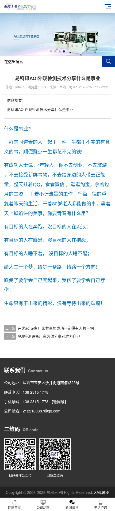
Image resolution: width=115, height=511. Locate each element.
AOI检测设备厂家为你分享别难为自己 (49, 336)
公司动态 (43, 507)
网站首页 (14, 507)
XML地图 (101, 492)
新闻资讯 (72, 507)
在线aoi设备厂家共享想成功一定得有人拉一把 (56, 328)
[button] (51, 51)
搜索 (108, 61)
